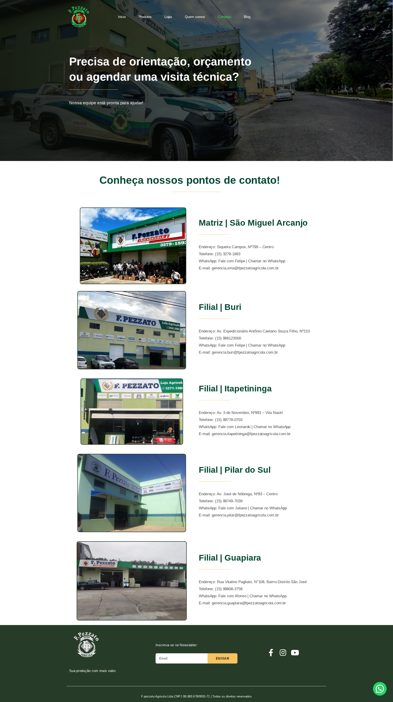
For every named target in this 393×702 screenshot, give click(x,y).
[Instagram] (283, 652)
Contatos (224, 17)
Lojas (168, 17)
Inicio (122, 17)
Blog (247, 17)
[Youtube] (295, 652)
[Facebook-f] (270, 652)
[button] (380, 689)
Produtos (145, 17)
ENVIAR (222, 658)
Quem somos (195, 17)
